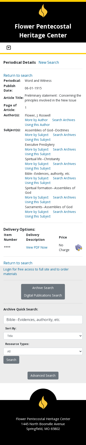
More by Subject (36, 134)
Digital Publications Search (43, 295)
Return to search (17, 75)
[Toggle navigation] (9, 47)
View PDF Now (36, 247)
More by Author (36, 120)
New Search (49, 62)
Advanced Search (43, 375)
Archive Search (43, 288)
